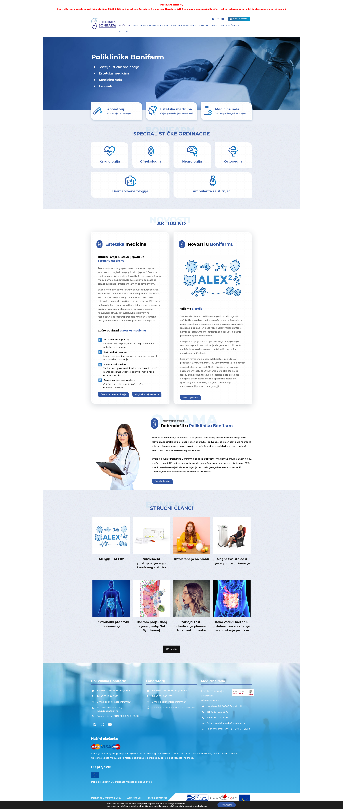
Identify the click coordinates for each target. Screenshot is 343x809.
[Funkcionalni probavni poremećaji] (111, 598)
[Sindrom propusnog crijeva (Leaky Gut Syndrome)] (151, 598)
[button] (213, 19)
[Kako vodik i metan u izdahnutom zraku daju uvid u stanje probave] (232, 598)
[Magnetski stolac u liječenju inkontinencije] (232, 535)
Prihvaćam (226, 805)
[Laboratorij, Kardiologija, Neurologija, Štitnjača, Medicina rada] (104, 23)
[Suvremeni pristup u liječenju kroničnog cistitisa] (151, 535)
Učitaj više (171, 649)
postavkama (200, 806)
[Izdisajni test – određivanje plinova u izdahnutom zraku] (191, 598)
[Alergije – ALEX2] (111, 535)
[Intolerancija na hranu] (191, 535)
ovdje (149, 782)
